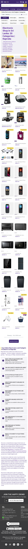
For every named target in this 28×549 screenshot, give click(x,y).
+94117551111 (12, 512)
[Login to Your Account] (26, 2)
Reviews (11, 532)
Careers (25, 532)
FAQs (14, 534)
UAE (20, 538)
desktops (23, 447)
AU (16, 538)
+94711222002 (5, 519)
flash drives (10, 449)
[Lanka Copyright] (3, 537)
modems (13, 450)
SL (14, 538)
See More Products (14, 341)
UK (18, 538)
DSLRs (15, 460)
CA (22, 538)
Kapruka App (16, 526)
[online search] (25, 5)
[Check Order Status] (23, 2)
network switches (22, 450)
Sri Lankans (22, 537)
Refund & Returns (18, 532)
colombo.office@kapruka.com (9, 515)
